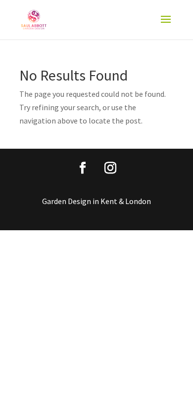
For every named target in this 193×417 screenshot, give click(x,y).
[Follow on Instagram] (110, 168)
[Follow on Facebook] (83, 168)
